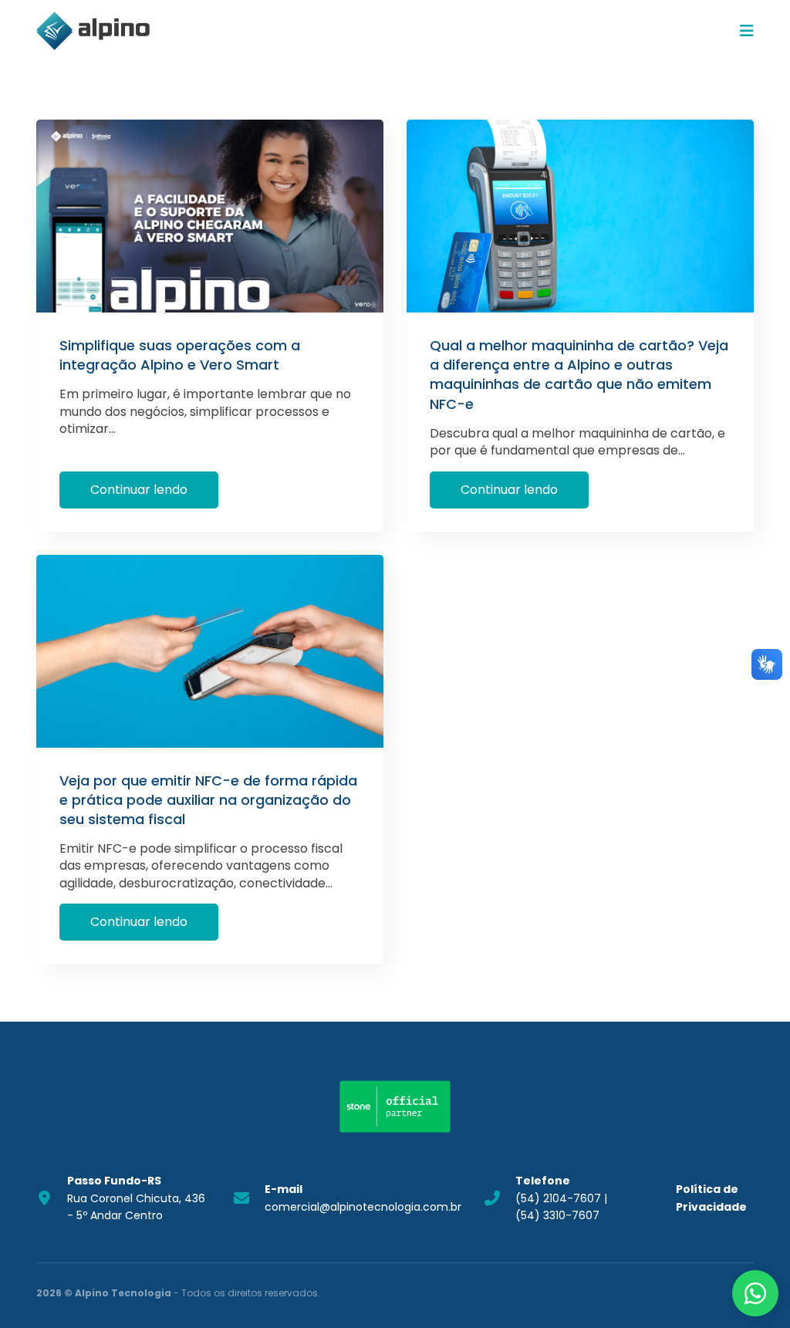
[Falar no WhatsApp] (755, 1293)
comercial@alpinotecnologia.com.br (363, 1197)
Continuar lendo (138, 489)
